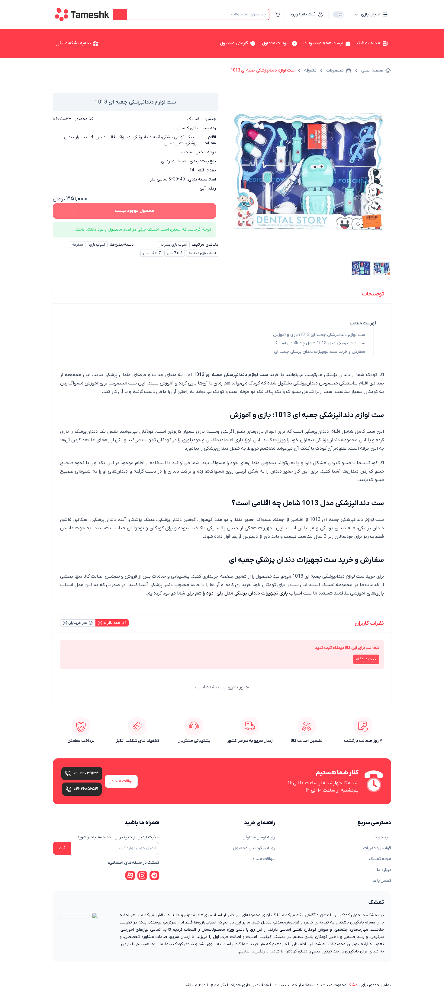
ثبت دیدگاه (366, 659)
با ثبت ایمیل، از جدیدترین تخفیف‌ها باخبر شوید (118, 837)
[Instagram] (142, 875)
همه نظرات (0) (109, 622)
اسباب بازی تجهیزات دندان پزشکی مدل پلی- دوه (254, 593)
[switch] (338, 14)
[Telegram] (154, 875)
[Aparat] (130, 875)
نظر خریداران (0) (75, 622)
